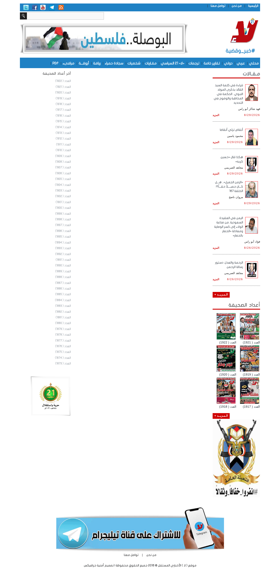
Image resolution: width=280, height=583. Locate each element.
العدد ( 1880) (63, 323)
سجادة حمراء (114, 63)
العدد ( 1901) (63, 202)
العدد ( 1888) (63, 277)
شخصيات (134, 63)
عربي (241, 63)
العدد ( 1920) (63, 92)
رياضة (97, 63)
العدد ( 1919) (63, 98)
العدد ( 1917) (63, 109)
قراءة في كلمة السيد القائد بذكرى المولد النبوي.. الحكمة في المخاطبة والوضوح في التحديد (228, 94)
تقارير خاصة (212, 63)
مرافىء (68, 63)
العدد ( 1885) (63, 294)
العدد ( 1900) (63, 207)
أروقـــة (84, 63)
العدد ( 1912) (63, 138)
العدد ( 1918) (63, 104)
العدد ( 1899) (63, 213)
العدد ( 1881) (63, 317)
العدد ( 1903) (63, 190)
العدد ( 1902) (63, 196)
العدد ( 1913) (63, 133)
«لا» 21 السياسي (172, 63)
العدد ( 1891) (63, 259)
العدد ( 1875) (63, 352)
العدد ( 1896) (63, 231)
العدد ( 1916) (63, 115)
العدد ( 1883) (63, 305)
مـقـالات (251, 73)
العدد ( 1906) (63, 173)
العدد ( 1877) (63, 340)
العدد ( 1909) (63, 156)
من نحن (237, 5)
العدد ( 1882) (63, 311)
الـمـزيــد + (221, 294)
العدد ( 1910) (63, 150)
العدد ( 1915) (63, 121)
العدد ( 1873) (63, 363)
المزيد (216, 115)
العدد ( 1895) (63, 236)
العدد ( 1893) (63, 248)
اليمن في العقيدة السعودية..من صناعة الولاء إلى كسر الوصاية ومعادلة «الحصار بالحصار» (228, 226)
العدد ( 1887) (63, 283)
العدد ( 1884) (63, 300)
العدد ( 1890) (63, 265)
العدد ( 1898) (63, 219)
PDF (55, 63)
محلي (254, 63)
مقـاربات (151, 63)
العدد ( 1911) (63, 144)
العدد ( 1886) (63, 288)
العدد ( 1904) (63, 184)
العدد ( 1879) (63, 329)
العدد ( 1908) (63, 161)
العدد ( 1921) (63, 86)
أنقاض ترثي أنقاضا (231, 129)
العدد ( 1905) (63, 179)
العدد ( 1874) (63, 357)
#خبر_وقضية (240, 50)
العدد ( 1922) (63, 81)
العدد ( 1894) (63, 242)
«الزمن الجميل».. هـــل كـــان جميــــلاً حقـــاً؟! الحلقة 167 (229, 187)
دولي (228, 63)
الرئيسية (253, 5)
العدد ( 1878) (63, 334)
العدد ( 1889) (63, 271)
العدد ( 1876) (63, 346)
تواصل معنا (218, 5)
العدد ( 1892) (63, 254)
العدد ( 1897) (63, 225)
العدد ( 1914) (63, 127)
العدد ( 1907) (63, 167)
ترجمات (194, 63)
